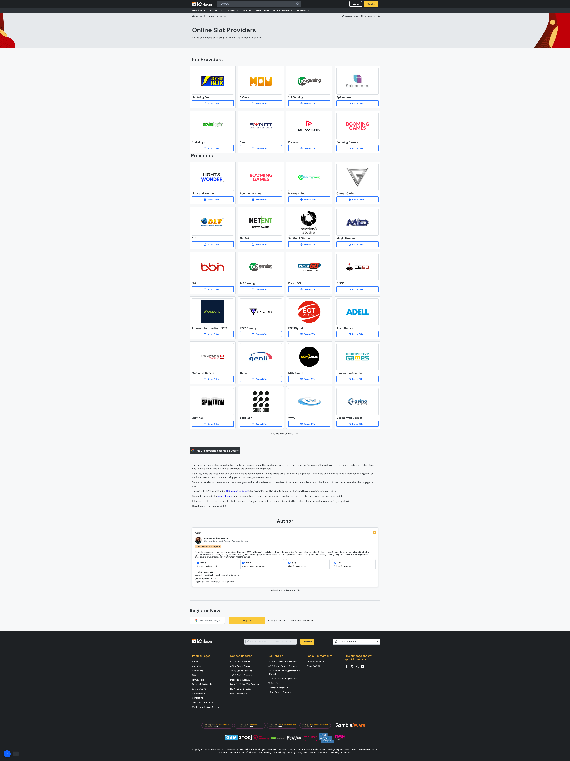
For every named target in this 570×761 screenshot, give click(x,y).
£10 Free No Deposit (278, 687)
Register (247, 620)
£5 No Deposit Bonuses (279, 692)
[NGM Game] (309, 379)
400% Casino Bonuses (241, 666)
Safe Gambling (199, 689)
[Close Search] (297, 4)
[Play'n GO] (309, 289)
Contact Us (197, 697)
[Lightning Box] (213, 103)
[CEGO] (357, 289)
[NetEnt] (261, 244)
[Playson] (309, 148)
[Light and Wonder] (213, 199)
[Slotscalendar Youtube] (363, 666)
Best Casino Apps (238, 693)
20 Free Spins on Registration (282, 678)
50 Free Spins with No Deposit (283, 661)
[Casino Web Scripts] (357, 424)
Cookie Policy (198, 693)
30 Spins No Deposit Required (282, 666)
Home (195, 661)
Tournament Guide (315, 661)
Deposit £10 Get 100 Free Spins (245, 684)
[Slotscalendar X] (352, 666)
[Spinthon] (213, 424)
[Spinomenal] (357, 103)
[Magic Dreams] (357, 244)
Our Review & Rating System (205, 707)
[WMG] (309, 424)
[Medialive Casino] (213, 379)
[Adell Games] (357, 334)
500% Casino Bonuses (241, 661)
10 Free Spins (274, 683)
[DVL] (213, 244)
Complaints (197, 670)
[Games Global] (357, 199)
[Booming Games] (357, 148)
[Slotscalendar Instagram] (358, 666)
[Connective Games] (357, 379)
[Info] (7, 753)
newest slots (225, 496)
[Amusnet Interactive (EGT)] (213, 334)
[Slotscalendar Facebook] (347, 666)
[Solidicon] (261, 424)
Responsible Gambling (203, 684)
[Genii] (261, 379)
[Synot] (261, 148)
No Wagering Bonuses (240, 689)
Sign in (310, 620)
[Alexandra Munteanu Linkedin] (374, 532)
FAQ (194, 675)
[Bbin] (213, 289)
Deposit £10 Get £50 (240, 679)
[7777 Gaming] (261, 334)
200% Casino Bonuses (241, 675)
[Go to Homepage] (202, 4)
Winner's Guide (314, 666)
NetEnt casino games (237, 491)
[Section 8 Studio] (309, 244)
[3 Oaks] (261, 103)
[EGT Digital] (309, 334)
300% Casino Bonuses (241, 670)
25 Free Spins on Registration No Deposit (284, 672)
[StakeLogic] (213, 148)
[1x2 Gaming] (309, 103)
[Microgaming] (309, 199)
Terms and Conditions (202, 702)
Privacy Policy (198, 679)
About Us (196, 666)
